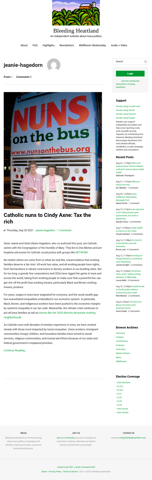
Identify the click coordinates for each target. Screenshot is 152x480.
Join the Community (130, 81)
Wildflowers (121, 361)
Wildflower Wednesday (92, 45)
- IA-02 (119, 397)
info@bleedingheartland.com (132, 438)
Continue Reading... (15, 350)
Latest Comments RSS (84, 467)
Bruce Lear (121, 249)
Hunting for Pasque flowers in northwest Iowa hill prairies (129, 258)
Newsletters (67, 45)
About (24, 45)
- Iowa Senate (122, 412)
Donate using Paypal (125, 118)
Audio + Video (119, 45)
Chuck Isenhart (123, 234)
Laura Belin (121, 280)
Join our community (65, 438)
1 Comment (64, 230)
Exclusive (120, 345)
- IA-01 (119, 394)
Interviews (120, 349)
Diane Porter (121, 203)
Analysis (120, 337)
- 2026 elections (123, 382)
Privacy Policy (55, 471)
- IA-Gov (119, 386)
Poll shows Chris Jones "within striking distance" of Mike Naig (128, 274)
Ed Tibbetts (121, 188)
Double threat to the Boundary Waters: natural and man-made (130, 289)
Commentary (122, 341)
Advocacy (120, 333)
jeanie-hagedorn (45, 230)
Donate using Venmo (125, 110)
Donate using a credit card (128, 106)
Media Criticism (123, 353)
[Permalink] (4, 230)
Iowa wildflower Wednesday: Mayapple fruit (126, 197)
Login (130, 73)
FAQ (35, 45)
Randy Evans (122, 222)
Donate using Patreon (126, 114)
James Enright (122, 265)
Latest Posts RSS (65, 467)
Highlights (48, 45)
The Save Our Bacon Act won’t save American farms (129, 305)
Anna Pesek (121, 311)
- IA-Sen (119, 390)
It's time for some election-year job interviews (129, 243)
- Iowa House (122, 409)
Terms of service (70, 471)
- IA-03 (119, 401)
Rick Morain (121, 296)
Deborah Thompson (125, 175)
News (118, 357)
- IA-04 (119, 405)
